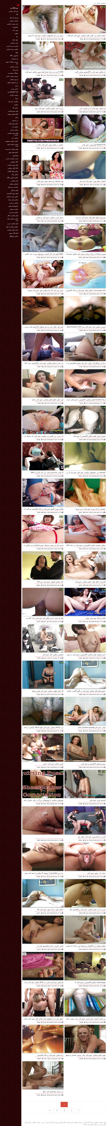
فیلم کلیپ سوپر (13, 233)
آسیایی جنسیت (13, 21)
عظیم (16, 33)
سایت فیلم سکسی (12, 230)
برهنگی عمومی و (13, 73)
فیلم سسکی (14, 190)
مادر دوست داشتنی (12, 24)
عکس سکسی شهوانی (11, 141)
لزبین (16, 86)
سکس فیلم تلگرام (13, 171)
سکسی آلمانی (14, 95)
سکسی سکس (14, 209)
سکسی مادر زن (13, 212)
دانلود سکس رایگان (12, 177)
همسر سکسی (14, 67)
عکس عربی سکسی (12, 196)
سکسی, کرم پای (13, 101)
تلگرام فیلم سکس (13, 114)
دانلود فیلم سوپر (13, 152)
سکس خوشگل (13, 236)
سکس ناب (15, 127)
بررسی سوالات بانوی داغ (12, 62)
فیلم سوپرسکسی (13, 111)
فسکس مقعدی (13, 184)
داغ (17, 36)
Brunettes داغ (13, 92)
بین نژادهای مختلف (12, 82)
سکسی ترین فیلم (13, 187)
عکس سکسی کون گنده (12, 145)
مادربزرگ (15, 70)
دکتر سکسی (14, 181)
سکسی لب (15, 138)
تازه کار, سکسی (13, 11)
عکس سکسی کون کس (12, 219)
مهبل (16, 52)
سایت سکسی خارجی (12, 158)
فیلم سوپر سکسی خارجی (12, 134)
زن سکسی (15, 120)
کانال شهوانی (14, 162)
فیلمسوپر (15, 155)
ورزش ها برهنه (13, 17)
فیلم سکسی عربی (12, 223)
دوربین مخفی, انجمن (12, 76)
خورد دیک (15, 30)
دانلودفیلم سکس (13, 206)
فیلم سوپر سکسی (12, 165)
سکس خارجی (14, 130)
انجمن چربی (14, 89)
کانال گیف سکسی (13, 168)
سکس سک (15, 174)
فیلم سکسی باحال (12, 215)
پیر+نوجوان (14, 59)
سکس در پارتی (13, 203)
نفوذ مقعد (15, 40)
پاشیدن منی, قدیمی (12, 46)
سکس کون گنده (13, 123)
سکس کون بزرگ (13, 200)
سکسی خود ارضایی (12, 49)
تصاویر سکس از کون (12, 227)
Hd (17, 14)
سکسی (16, 104)
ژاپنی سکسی (14, 43)
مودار (16, 98)
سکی (16, 117)
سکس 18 (15, 108)
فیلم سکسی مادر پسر (11, 149)
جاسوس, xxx (14, 55)
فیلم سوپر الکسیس (12, 193)
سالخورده (15, 27)
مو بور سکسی (14, 79)
